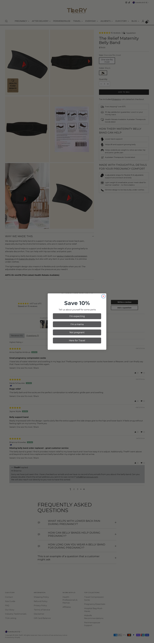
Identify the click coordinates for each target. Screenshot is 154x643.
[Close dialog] (103, 296)
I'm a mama (77, 324)
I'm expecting (77, 316)
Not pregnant (77, 332)
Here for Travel (77, 340)
